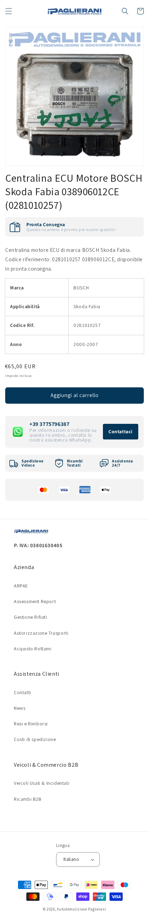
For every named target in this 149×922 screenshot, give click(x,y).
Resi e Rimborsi (31, 724)
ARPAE (21, 586)
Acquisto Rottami (33, 648)
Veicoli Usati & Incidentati (41, 783)
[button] (8, 11)
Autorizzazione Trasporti (41, 633)
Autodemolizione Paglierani (81, 909)
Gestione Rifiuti (30, 617)
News (19, 708)
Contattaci (120, 431)
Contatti (22, 692)
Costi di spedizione (35, 739)
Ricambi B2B (28, 799)
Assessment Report (35, 601)
